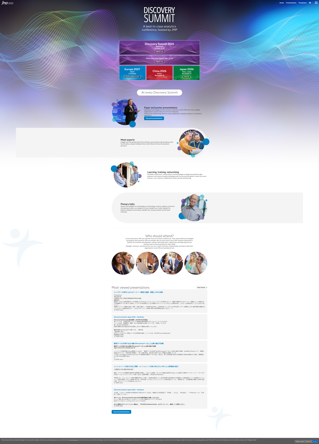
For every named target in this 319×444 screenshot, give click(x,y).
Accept (315, 441)
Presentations (291, 3)
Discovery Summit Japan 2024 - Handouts (129, 317)
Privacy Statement (73, 440)
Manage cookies (300, 441)
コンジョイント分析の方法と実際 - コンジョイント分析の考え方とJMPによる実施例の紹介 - (146, 366)
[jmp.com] (8, 3)
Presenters (303, 3)
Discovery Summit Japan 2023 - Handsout (129, 390)
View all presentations (121, 412)
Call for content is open (132, 77)
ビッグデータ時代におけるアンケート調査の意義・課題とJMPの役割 (138, 292)
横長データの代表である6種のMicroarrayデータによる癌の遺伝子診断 (139, 343)
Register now (159, 51)
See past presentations (154, 118)
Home (282, 3)
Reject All (308, 441)
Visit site (186, 77)
